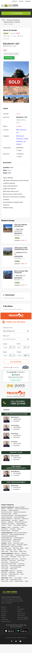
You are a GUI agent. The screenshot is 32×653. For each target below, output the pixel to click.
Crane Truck (23, 558)
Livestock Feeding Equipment (16, 534)
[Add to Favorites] (26, 240)
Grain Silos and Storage (7, 515)
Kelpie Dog (9, 549)
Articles (3, 617)
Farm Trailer (4, 560)
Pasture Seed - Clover (15, 579)
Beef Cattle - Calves (18, 543)
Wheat (26, 581)
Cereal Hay (19, 570)
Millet (2, 579)
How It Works (20, 609)
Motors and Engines (19, 517)
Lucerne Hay (12, 572)
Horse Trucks (20, 560)
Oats (7, 579)
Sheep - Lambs (13, 551)
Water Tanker (13, 568)
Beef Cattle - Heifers (22, 544)
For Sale (3, 613)
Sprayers (3, 522)
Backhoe (3, 508)
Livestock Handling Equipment (9, 536)
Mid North (24, 252)
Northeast (17, 231)
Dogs (26, 548)
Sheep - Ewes (4, 551)
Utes (19, 556)
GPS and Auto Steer (6, 513)
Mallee (21, 275)
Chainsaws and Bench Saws (22, 508)
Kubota (19, 529)
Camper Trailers (9, 555)
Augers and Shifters (20, 507)
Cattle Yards (4, 534)
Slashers (21, 520)
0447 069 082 (17, 427)
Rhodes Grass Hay (14, 574)
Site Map (19, 611)
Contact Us (28, 1)
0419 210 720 (17, 487)
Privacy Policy (21, 615)
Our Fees (21, 1)
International (4, 529)
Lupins (25, 577)
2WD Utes (16, 553)
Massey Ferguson (5, 530)
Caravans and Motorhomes (22, 555)
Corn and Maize (18, 577)
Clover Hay (4, 572)
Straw (21, 574)
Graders (15, 513)
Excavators (4, 510)
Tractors (3, 525)
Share (21, 36)
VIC (17, 132)
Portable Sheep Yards (6, 537)
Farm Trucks (12, 560)
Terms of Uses (21, 613)
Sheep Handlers (17, 539)
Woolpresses (16, 541)
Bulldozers (10, 508)
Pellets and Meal (19, 581)
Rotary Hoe (25, 518)
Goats (2, 549)
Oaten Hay (19, 572)
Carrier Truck (14, 558)
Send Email (16, 421)
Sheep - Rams (22, 551)
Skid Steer (14, 520)
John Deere (12, 529)
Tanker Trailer (4, 567)
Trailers (9, 525)
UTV (23, 556)
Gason (9, 170)
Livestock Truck (14, 562)
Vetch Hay (3, 575)
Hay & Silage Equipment (21, 515)
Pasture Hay (4, 574)
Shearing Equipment (6, 539)
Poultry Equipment (19, 537)
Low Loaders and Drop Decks (8, 563)
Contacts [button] (6, 409)
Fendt (22, 527)
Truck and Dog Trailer (15, 567)
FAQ (18, 607)
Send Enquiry (9, 58)
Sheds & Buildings (5, 520)
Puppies (20, 549)
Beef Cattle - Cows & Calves (8, 544)
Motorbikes (13, 556)
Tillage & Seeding (20, 523)
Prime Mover (21, 563)
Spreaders (10, 522)
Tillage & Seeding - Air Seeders (12, 22)
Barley (10, 577)
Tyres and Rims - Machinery (20, 525)
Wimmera (23, 130)
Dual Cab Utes (4, 556)
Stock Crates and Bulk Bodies (17, 565)
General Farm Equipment (20, 512)
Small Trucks (4, 565)
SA (15, 254)
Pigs (15, 549)
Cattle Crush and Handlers (20, 532)
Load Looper (4, 619)
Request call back (15, 380)
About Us (14, 1)
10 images (23, 92)
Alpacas (10, 543)
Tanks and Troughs (6, 541)
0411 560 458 (17, 473)
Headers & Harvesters (6, 517)
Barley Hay (12, 570)
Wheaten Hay (11, 575)
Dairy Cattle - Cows (6, 548)
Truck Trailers (4, 568)
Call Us (6, 39)
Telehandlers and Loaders (7, 523)
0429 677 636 (17, 419)
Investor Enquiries (6, 621)
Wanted (3, 615)
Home (3, 20)
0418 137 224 (17, 457)
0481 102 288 (17, 443)
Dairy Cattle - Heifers (18, 548)
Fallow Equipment (13, 510)
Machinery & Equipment (13, 20)
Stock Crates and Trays (21, 522)
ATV (2, 555)
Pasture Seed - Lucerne (7, 581)
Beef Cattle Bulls (5, 546)
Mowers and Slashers (6, 518)
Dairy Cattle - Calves (16, 546)
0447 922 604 (17, 435)
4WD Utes (23, 553)
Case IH (9, 527)
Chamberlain (16, 527)
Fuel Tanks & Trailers (6, 512)
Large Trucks (4, 562)
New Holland (15, 530)
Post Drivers (17, 518)
